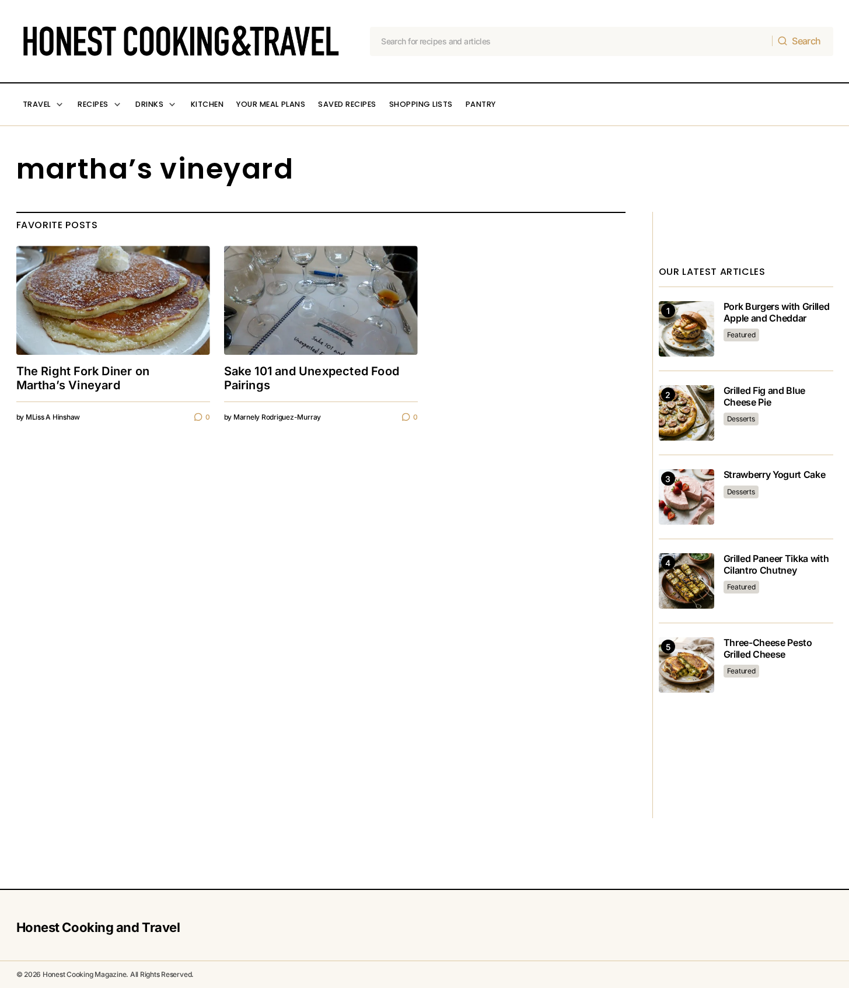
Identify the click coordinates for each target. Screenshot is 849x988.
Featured (741, 334)
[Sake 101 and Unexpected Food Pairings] (321, 300)
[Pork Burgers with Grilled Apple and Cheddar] (686, 329)
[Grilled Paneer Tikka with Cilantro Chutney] (686, 581)
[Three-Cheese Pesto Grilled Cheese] (686, 665)
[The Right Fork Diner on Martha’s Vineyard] (113, 300)
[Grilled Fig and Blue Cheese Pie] (686, 413)
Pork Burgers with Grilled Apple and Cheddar (777, 312)
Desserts (741, 418)
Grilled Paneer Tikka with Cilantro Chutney (776, 564)
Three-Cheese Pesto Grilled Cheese (768, 648)
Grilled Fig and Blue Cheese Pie (765, 396)
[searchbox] (571, 41)
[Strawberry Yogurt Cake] (686, 497)
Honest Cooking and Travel (98, 927)
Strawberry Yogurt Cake (775, 474)
